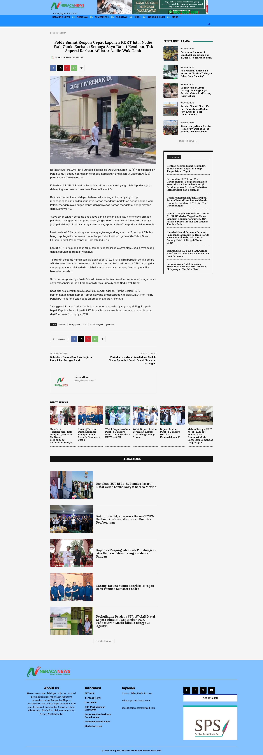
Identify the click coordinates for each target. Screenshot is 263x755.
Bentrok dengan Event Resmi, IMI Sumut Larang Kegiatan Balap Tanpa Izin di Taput (186, 168)
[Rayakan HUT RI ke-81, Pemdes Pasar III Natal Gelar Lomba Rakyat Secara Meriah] (71, 485)
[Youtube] (211, 690)
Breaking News (187, 49)
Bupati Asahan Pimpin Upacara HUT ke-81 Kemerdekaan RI (170, 433)
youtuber (110, 324)
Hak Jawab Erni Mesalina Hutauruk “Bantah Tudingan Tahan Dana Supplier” (196, 73)
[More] (81, 68)
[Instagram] (195, 690)
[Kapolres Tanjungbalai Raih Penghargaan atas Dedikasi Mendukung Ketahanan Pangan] (62, 415)
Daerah (63, 33)
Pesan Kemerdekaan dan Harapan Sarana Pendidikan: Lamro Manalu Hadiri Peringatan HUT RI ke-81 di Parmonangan (187, 201)
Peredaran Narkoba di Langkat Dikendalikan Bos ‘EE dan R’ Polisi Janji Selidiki (196, 55)
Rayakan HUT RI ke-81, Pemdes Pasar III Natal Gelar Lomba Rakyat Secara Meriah (126, 485)
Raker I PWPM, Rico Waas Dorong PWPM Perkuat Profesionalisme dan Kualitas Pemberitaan (125, 519)
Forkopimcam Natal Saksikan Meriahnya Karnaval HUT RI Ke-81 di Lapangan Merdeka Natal (187, 266)
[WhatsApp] (74, 68)
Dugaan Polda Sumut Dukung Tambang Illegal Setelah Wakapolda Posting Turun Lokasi (196, 91)
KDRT (85, 324)
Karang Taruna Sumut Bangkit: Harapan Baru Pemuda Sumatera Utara (89, 434)
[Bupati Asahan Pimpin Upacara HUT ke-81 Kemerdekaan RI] (172, 415)
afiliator (62, 324)
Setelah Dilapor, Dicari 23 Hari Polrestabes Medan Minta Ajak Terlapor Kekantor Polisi (195, 110)
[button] (209, 24)
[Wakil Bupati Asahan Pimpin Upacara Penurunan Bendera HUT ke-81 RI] (117, 415)
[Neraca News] (52, 57)
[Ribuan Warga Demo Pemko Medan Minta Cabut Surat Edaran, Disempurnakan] (170, 127)
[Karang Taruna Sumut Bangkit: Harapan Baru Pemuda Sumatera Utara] (90, 415)
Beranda (54, 33)
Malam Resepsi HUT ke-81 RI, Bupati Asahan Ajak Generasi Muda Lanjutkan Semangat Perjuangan (200, 436)
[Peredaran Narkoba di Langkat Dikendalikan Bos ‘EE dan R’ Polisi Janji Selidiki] (170, 53)
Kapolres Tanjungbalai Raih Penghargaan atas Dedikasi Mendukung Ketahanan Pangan (61, 436)
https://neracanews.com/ (85, 381)
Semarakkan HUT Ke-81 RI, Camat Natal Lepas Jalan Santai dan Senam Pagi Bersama (188, 253)
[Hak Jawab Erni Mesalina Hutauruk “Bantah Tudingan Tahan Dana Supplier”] (170, 72)
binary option (74, 324)
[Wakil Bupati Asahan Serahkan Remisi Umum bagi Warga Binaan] (145, 415)
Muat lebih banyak (187, 141)
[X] (60, 68)
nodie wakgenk (96, 324)
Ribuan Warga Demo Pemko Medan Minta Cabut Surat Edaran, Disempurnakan (196, 129)
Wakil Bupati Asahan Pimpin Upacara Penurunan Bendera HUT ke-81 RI (117, 433)
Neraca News (64, 57)
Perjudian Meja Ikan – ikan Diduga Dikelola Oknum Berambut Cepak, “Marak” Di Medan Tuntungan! (132, 360)
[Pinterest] (67, 68)
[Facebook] (53, 68)
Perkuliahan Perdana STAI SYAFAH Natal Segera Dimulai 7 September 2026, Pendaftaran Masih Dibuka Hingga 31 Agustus (125, 621)
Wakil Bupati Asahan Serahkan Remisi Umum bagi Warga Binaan (145, 433)
